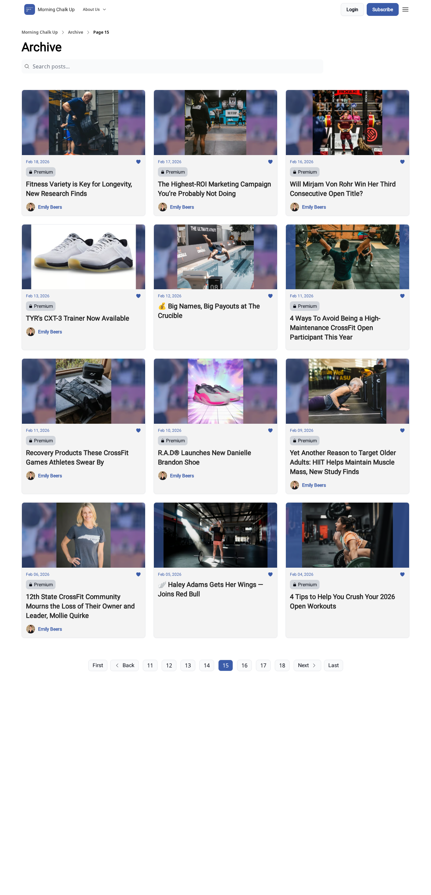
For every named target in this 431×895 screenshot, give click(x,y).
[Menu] (405, 8)
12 (169, 665)
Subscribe (382, 9)
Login (352, 9)
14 (207, 665)
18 (282, 665)
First (98, 665)
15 (226, 665)
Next (303, 665)
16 (244, 665)
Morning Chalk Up (40, 32)
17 (263, 665)
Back (128, 665)
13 (188, 665)
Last (333, 665)
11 (150, 665)
